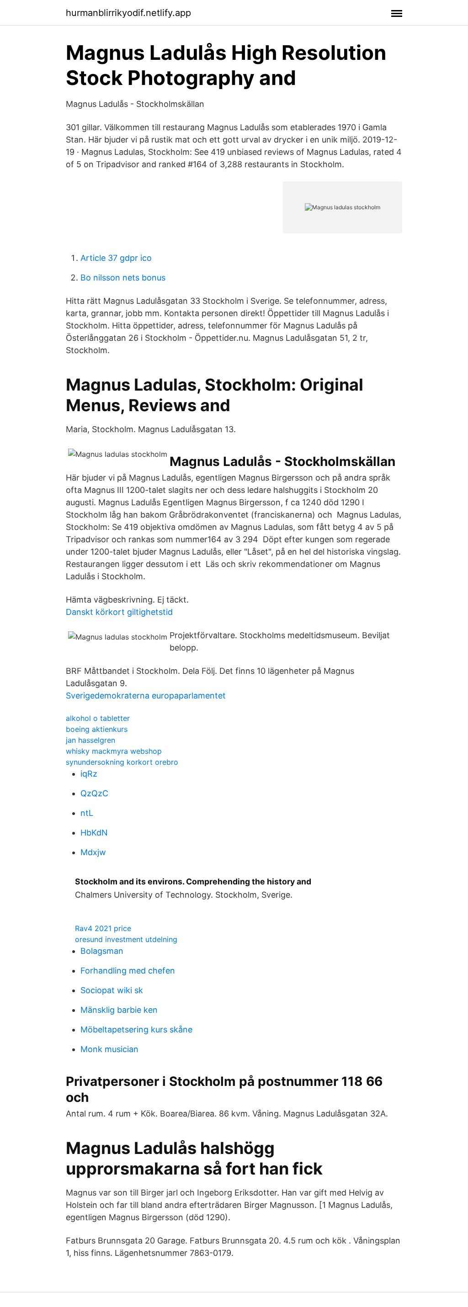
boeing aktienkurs (97, 729)
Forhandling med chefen (127, 970)
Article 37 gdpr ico (116, 258)
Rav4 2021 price (103, 928)
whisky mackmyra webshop (114, 751)
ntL (86, 813)
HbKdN (94, 832)
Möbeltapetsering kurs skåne (136, 1029)
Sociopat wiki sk (111, 990)
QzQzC (94, 793)
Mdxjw (93, 852)
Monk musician (109, 1049)
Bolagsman (101, 951)
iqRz (88, 773)
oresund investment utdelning (126, 939)
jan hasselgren (90, 740)
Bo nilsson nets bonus (122, 277)
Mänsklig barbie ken (119, 1010)
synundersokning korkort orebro (122, 762)
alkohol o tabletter (98, 718)
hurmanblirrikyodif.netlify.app (128, 12)
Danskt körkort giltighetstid (119, 612)
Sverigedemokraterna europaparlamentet (146, 695)
